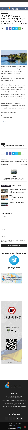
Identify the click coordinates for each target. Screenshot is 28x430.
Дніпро (12, 11)
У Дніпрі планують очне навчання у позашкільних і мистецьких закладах (18, 197)
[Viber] (10, 28)
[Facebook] (7, 28)
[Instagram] (10, 418)
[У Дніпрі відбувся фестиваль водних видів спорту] (4, 204)
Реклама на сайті (17, 423)
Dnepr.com (4, 121)
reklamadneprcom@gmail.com (14, 397)
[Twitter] (16, 28)
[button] (2, 8)
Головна (3, 11)
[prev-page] (2, 209)
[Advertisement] (14, 4)
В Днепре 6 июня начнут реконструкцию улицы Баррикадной (7, 163)
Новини (7, 11)
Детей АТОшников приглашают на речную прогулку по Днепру (13, 145)
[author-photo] (14, 174)
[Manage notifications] (25, 427)
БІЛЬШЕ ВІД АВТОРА (16, 185)
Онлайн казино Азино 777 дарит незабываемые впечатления (21, 163)
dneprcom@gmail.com (18, 409)
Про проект (10, 423)
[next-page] (4, 209)
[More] (22, 28)
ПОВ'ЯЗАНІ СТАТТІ (6, 185)
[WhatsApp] (19, 28)
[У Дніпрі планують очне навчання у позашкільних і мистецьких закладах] (4, 197)
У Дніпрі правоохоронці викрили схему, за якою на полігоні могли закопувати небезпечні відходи (17, 191)
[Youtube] (21, 418)
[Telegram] (13, 28)
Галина (4, 23)
